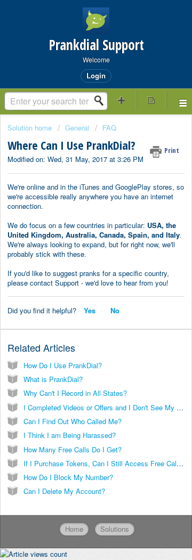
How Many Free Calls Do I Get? (72, 449)
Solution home (30, 128)
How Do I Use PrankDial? (62, 365)
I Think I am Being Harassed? (69, 435)
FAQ (109, 128)
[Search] (102, 100)
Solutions (114, 529)
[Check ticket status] (151, 100)
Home (74, 529)
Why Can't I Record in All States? (75, 393)
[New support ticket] (122, 100)
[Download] (76, 272)
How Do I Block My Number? (68, 477)
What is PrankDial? (53, 379)
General (77, 128)
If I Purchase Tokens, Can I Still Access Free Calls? (104, 463)
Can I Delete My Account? (64, 491)
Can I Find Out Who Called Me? (72, 421)
